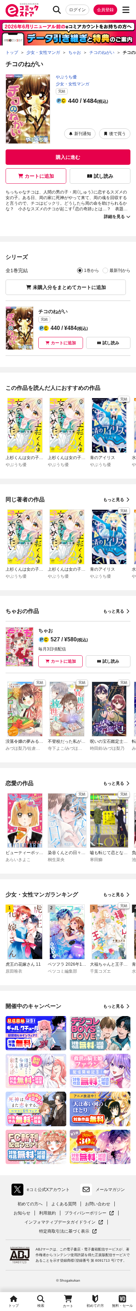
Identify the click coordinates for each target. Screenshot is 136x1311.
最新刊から (119, 270)
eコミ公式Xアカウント (42, 1191)
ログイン (77, 9)
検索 (40, 1306)
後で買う (117, 133)
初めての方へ (30, 1203)
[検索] (56, 9)
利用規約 (47, 1213)
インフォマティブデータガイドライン (60, 1222)
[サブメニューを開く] (125, 9)
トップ (13, 1306)
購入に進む (68, 157)
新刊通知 (82, 133)
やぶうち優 (66, 77)
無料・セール (122, 1306)
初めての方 (95, 1306)
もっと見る (113, 499)
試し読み (103, 176)
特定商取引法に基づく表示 (68, 1231)
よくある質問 (63, 1203)
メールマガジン (110, 1189)
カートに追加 (39, 176)
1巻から (91, 270)
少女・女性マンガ (72, 84)
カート (68, 1306)
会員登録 (105, 9)
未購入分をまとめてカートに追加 (69, 287)
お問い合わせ (97, 1203)
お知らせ (22, 1213)
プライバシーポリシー (89, 1213)
